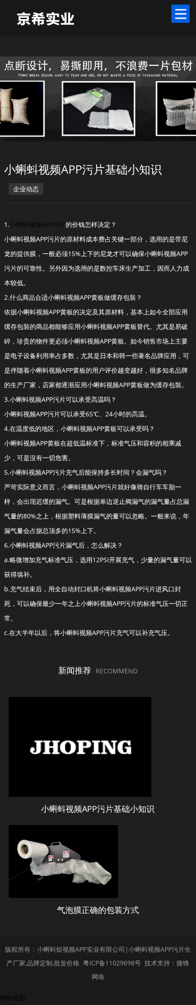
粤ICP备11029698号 (112, 963)
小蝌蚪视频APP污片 (38, 224)
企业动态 (26, 189)
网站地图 (13, 997)
